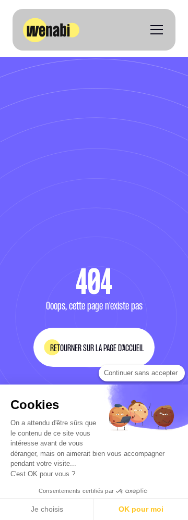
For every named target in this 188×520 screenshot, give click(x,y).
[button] (154, 29)
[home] (51, 30)
